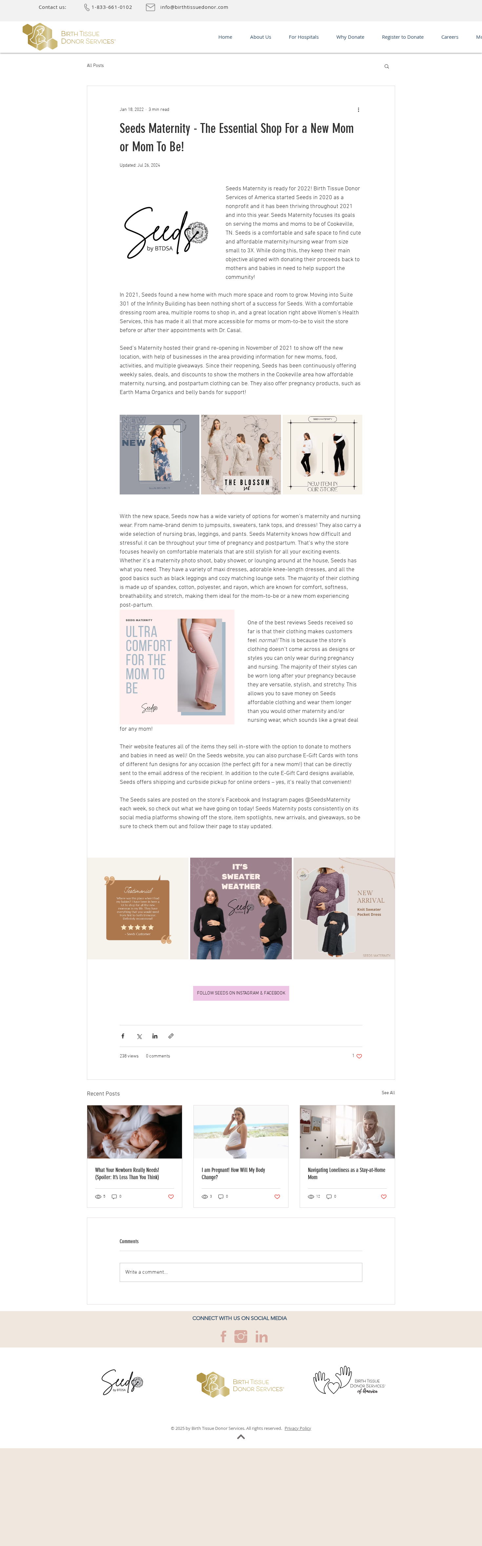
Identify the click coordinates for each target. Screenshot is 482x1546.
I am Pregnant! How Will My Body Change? (233, 1173)
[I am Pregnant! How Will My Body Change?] (241, 1132)
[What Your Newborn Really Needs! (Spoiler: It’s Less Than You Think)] (134, 1132)
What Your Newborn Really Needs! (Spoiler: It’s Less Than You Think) (127, 1173)
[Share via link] (171, 1036)
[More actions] (358, 110)
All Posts (95, 66)
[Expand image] (159, 454)
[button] (387, 66)
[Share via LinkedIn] (155, 1036)
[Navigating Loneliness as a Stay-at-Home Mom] (347, 1132)
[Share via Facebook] (123, 1036)
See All (388, 1093)
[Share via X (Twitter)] (139, 1036)
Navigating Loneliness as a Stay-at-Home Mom (346, 1173)
